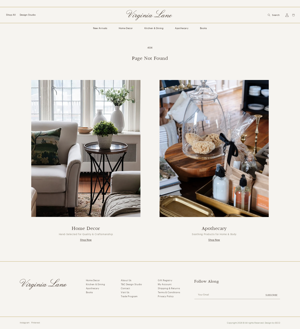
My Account (165, 284)
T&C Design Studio (131, 284)
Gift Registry (165, 280)
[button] (274, 15)
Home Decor (126, 28)
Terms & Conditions (169, 292)
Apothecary (181, 28)
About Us (126, 280)
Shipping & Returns (169, 288)
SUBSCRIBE (271, 295)
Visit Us (125, 292)
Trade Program (129, 296)
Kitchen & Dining (154, 28)
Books (203, 28)
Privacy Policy (166, 296)
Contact (125, 288)
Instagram (25, 323)
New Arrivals (100, 28)
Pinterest (35, 323)
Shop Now (86, 240)
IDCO (277, 323)
